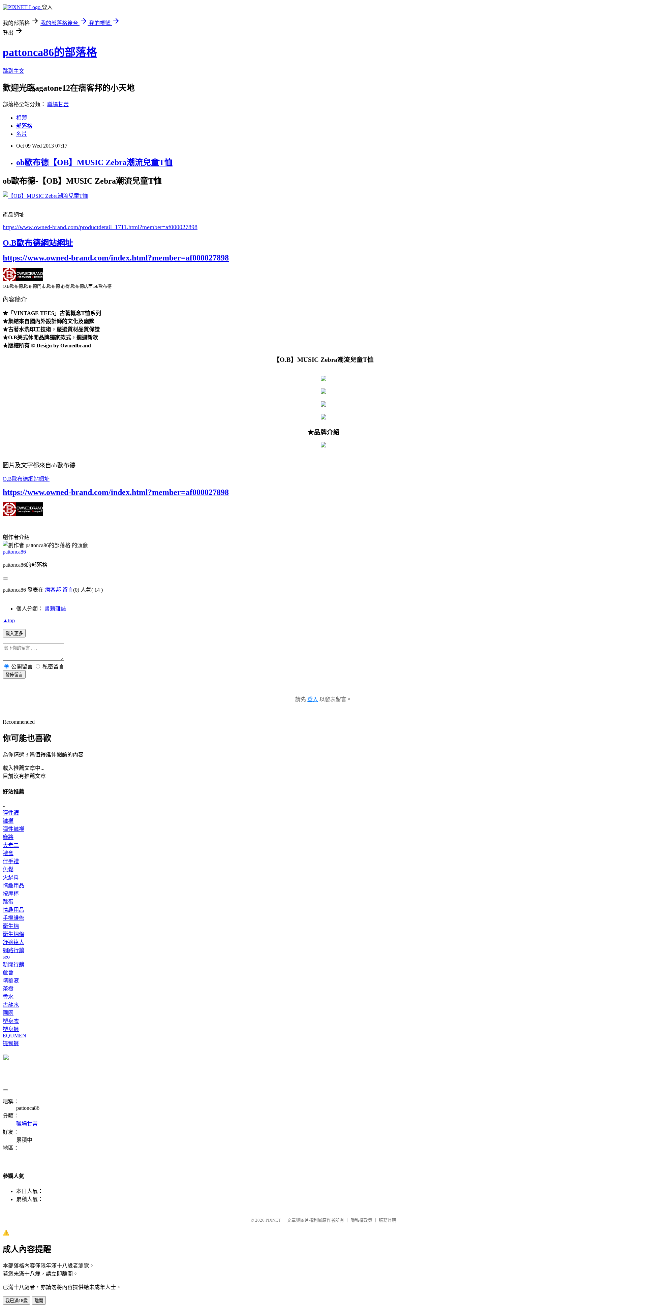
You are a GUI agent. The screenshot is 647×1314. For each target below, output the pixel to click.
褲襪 (8, 821)
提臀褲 (11, 1043)
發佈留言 (14, 674)
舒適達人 (13, 942)
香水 (8, 997)
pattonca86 (14, 552)
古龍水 (11, 1005)
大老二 (11, 845)
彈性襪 (11, 813)
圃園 (8, 1013)
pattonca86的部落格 (50, 52)
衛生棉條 (13, 934)
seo (6, 957)
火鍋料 (11, 877)
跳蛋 (8, 902)
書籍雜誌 (55, 609)
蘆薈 (8, 972)
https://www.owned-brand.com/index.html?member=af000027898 (116, 257)
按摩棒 (11, 894)
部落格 (24, 126)
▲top (9, 620)
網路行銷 (13, 950)
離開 (38, 1300)
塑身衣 (11, 1021)
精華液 (11, 980)
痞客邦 (53, 590)
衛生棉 (11, 926)
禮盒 (8, 853)
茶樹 (8, 989)
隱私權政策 (361, 1220)
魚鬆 (8, 869)
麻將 (8, 837)
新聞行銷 (13, 964)
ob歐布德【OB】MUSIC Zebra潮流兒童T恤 (94, 162)
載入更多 (14, 633)
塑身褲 (11, 1029)
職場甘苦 (58, 104)
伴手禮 (11, 861)
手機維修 (13, 918)
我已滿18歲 (16, 1300)
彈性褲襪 (13, 829)
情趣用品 (13, 885)
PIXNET (273, 1220)
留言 (67, 590)
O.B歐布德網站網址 (38, 243)
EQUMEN (14, 1035)
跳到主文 (13, 71)
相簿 (21, 118)
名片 (21, 134)
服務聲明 (387, 1220)
